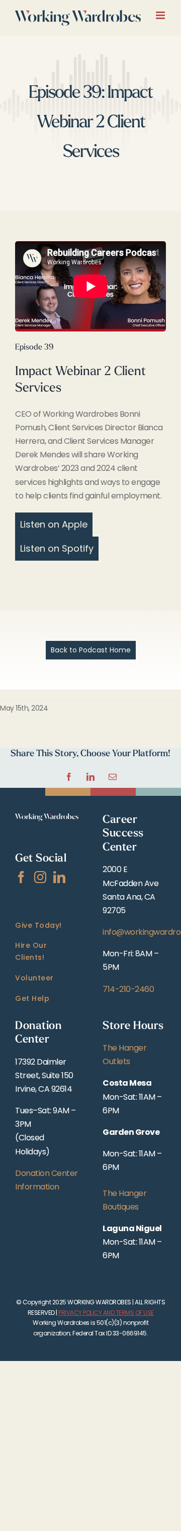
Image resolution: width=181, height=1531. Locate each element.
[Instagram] (40, 877)
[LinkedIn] (59, 877)
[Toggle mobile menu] (161, 15)
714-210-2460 (128, 989)
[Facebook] (21, 877)
